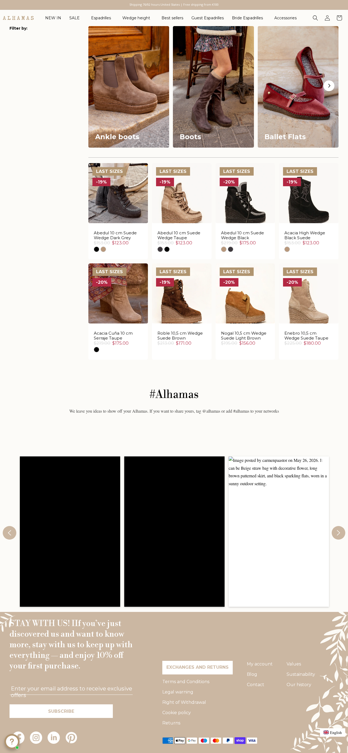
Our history (299, 684)
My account (260, 664)
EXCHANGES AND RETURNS (197, 667)
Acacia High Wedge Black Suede (304, 235)
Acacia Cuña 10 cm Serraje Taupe (113, 336)
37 (125, 199)
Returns (171, 723)
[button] (76, 17)
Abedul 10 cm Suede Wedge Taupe (178, 235)
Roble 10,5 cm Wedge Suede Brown (180, 336)
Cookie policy (176, 712)
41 (323, 313)
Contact (255, 684)
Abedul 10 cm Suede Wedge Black (242, 235)
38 (138, 199)
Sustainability (301, 674)
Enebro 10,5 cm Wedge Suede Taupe (306, 336)
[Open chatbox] (12, 741)
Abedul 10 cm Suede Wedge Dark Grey (115, 235)
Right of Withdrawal (184, 702)
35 (97, 199)
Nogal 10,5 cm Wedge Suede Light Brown (243, 336)
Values (294, 664)
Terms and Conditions (185, 681)
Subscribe (61, 711)
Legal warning (177, 692)
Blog (252, 674)
